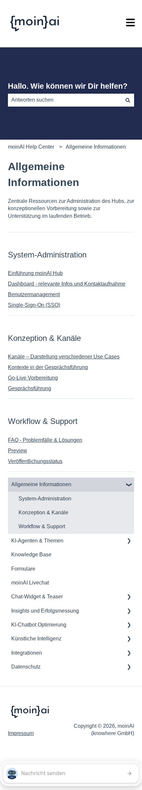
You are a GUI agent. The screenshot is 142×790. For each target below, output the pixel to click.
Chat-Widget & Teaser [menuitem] (37, 596)
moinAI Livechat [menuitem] (30, 582)
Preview (17, 450)
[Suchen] (128, 100)
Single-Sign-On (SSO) (34, 305)
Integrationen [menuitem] (26, 653)
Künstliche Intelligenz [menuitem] (36, 638)
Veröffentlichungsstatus (35, 461)
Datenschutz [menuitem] (26, 667)
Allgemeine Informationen (96, 147)
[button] (129, 485)
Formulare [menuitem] (23, 569)
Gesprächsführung (29, 388)
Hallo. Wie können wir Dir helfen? (67, 86)
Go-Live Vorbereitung (33, 378)
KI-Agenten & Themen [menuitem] (37, 540)
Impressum (21, 733)
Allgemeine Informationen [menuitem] (41, 484)
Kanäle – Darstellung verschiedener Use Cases (64, 356)
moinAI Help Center (31, 147)
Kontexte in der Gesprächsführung (48, 367)
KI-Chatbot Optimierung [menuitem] (38, 624)
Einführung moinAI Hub (35, 273)
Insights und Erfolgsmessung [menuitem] (45, 611)
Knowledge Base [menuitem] (31, 554)
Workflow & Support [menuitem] (41, 526)
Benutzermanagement (34, 294)
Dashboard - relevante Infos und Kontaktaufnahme (66, 284)
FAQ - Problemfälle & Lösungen (45, 440)
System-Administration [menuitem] (44, 498)
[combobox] (65, 100)
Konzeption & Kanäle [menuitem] (43, 512)
